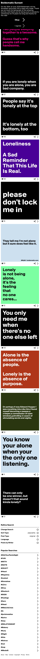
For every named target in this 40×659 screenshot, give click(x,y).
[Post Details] (37, 52)
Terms (27, 654)
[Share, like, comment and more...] (20, 50)
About (2, 654)
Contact (11, 654)
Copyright (17, 654)
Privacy (23, 654)
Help (6, 654)
